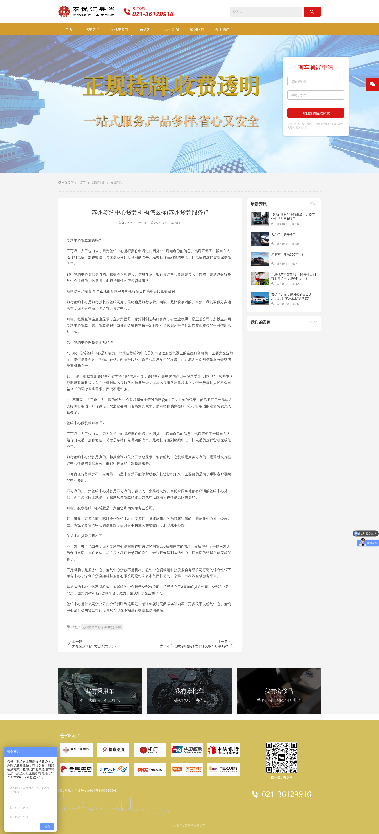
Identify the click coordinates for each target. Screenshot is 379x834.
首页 (69, 29)
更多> (314, 204)
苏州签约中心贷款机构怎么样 (102, 627)
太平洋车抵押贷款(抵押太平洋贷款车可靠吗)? (194, 645)
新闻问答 (98, 182)
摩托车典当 (120, 29)
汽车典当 (92, 29)
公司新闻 (172, 29)
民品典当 (146, 29)
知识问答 (197, 29)
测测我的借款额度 (316, 113)
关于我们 (222, 29)
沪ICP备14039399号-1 (103, 790)
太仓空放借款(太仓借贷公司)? (94, 645)
